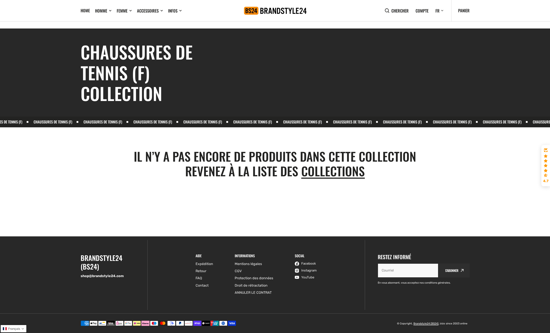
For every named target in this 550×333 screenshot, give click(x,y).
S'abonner (451, 270)
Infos (172, 11)
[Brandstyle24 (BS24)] (275, 10)
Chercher (400, 11)
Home (85, 10)
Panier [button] (464, 10)
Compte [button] (422, 11)
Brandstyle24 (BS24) (425, 323)
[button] (545, 165)
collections (333, 171)
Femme (122, 11)
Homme (101, 11)
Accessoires (148, 11)
